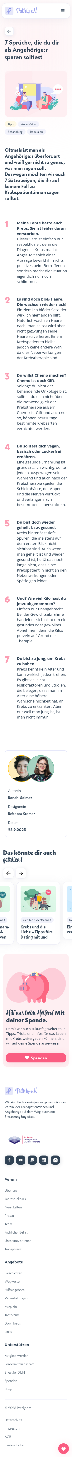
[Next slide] (20, 873)
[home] (21, 11)
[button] (63, 10)
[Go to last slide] (8, 873)
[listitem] (38, 913)
